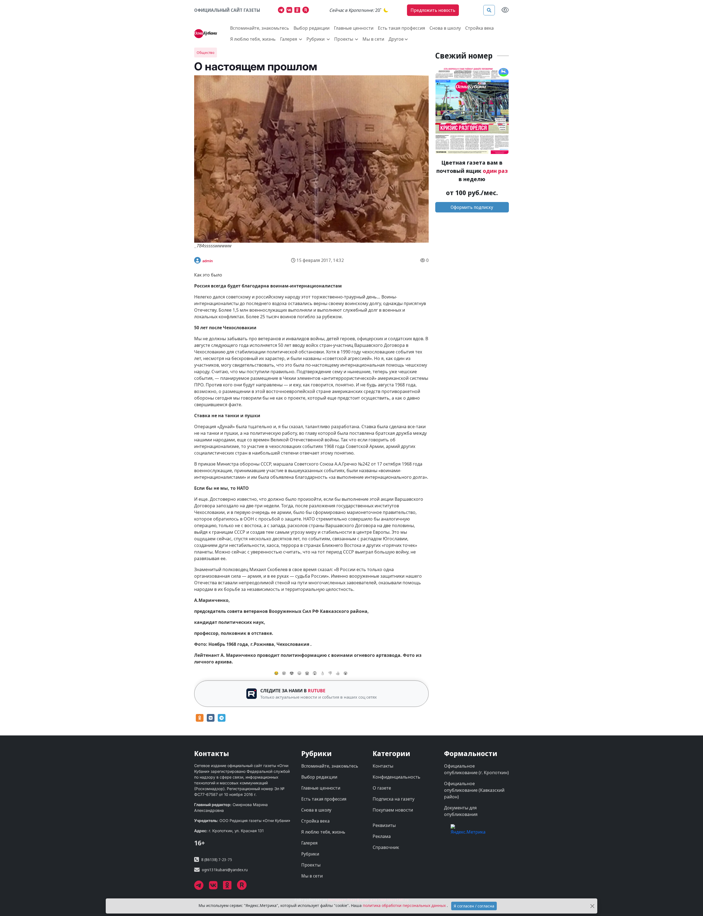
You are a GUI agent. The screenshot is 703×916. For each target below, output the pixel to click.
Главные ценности (353, 28)
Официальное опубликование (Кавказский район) (474, 790)
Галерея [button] (289, 39)
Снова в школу (445, 28)
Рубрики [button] (316, 39)
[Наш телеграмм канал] (282, 11)
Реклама (382, 836)
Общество (205, 52)
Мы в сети (373, 39)
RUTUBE (316, 691)
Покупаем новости (393, 810)
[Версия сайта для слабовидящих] (505, 10)
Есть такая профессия (401, 28)
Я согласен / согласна (474, 906)
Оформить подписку (472, 207)
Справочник (386, 847)
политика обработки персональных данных (405, 905)
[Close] (592, 906)
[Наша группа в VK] (290, 11)
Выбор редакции (312, 28)
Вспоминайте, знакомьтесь (259, 28)
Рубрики (310, 854)
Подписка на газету (393, 799)
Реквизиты (384, 825)
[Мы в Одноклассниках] (298, 11)
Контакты (383, 766)
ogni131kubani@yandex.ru (225, 869)
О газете (382, 788)
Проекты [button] (344, 39)
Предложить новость (433, 10)
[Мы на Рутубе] (306, 11)
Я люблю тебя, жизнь (253, 39)
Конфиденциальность (396, 777)
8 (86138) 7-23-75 (216, 859)
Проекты (310, 865)
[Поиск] (489, 10)
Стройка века (479, 28)
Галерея (309, 843)
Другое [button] (396, 39)
